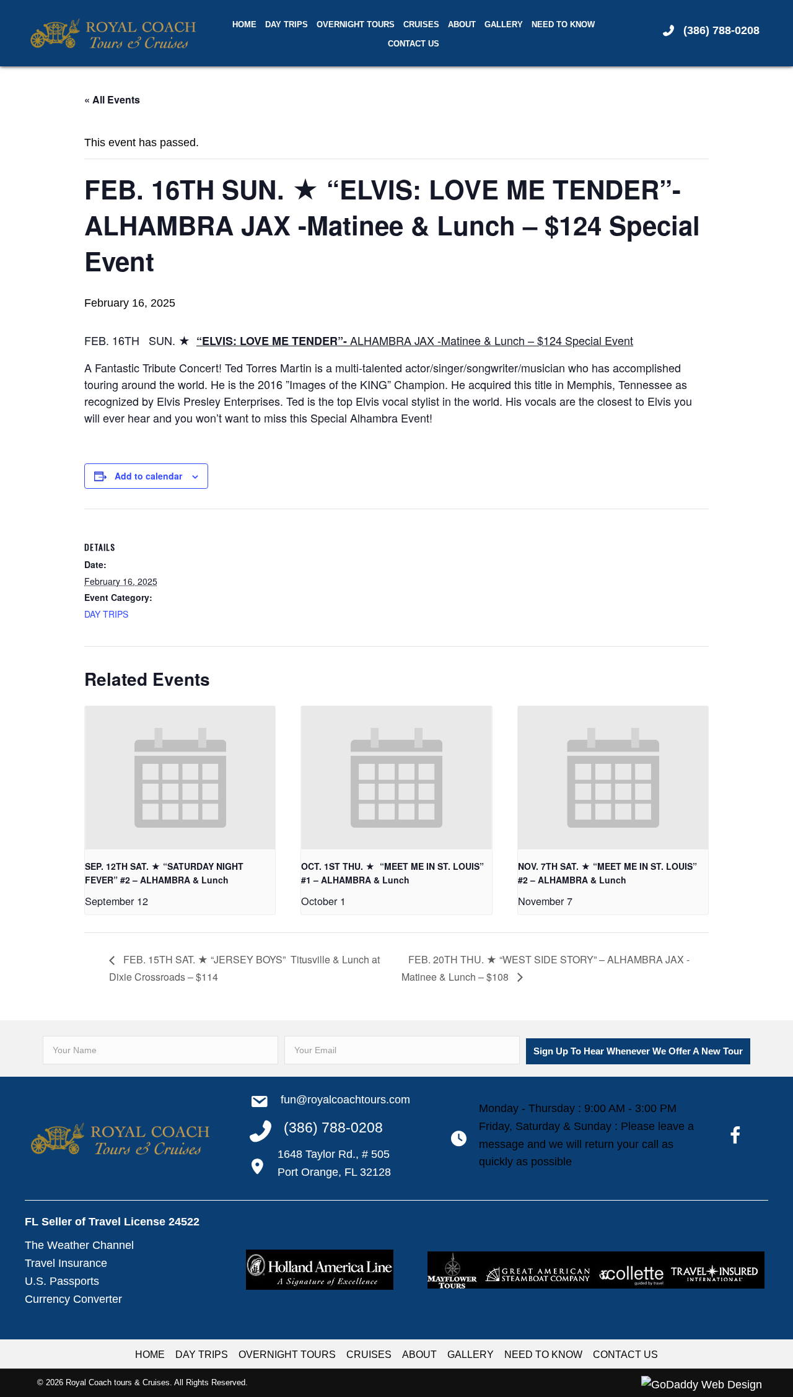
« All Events (112, 99)
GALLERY (470, 1354)
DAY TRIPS (106, 614)
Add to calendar (148, 476)
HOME (150, 1354)
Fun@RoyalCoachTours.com (345, 1099)
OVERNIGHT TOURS (287, 1354)
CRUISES (369, 1354)
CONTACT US (625, 1354)
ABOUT (419, 1354)
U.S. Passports (62, 1281)
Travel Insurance (66, 1263)
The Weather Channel (79, 1245)
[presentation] (180, 777)
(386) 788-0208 (721, 30)
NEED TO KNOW (543, 1354)
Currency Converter (73, 1299)
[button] (638, 1051)
